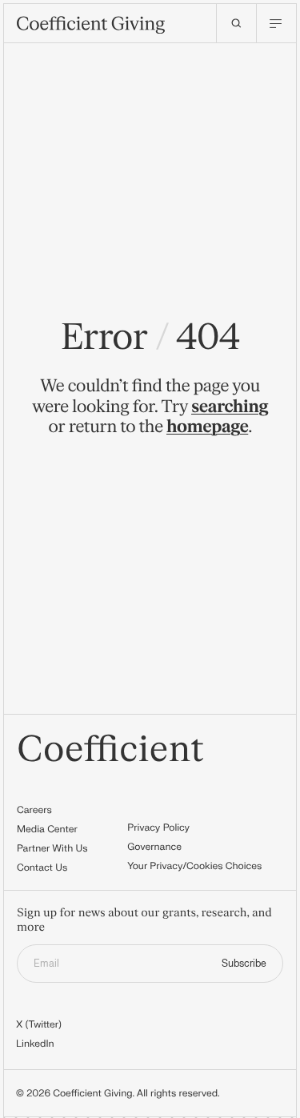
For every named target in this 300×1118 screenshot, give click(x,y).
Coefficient (110, 750)
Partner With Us (52, 848)
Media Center (47, 829)
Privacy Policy (158, 827)
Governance (154, 846)
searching (229, 407)
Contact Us (42, 867)
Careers (34, 809)
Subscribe (244, 963)
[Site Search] (236, 23)
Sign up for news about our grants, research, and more (144, 921)
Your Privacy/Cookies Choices (194, 866)
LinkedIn (35, 1043)
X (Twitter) (39, 1024)
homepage (207, 427)
